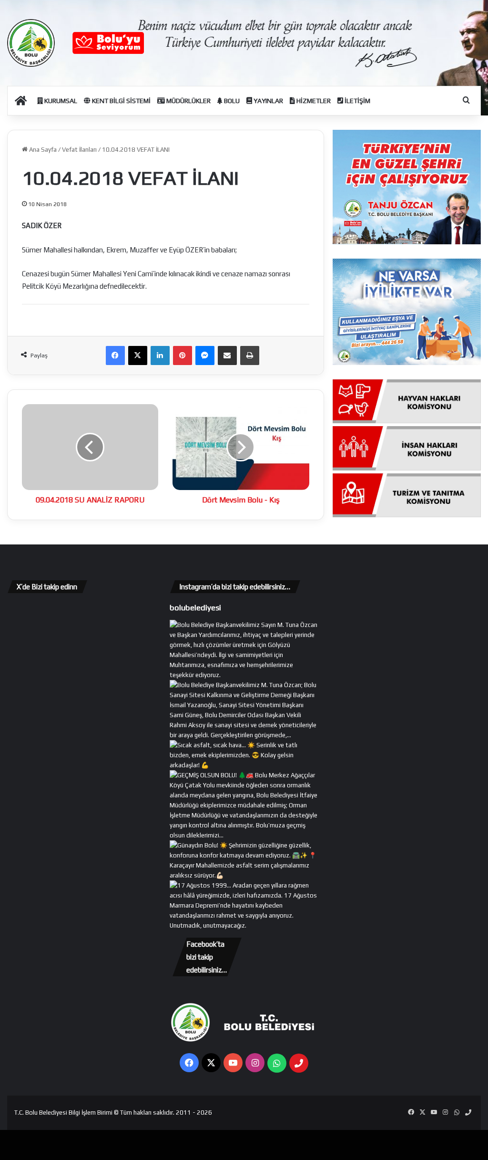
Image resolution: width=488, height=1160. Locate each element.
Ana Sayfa (42, 149)
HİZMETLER (313, 101)
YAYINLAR (267, 101)
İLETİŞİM (356, 101)
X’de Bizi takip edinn (47, 587)
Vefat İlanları (79, 149)
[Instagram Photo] (244, 735)
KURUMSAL (60, 101)
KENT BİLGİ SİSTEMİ (121, 101)
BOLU (231, 101)
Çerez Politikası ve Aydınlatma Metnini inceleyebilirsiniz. (268, 1147)
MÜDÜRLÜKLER (188, 101)
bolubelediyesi (195, 607)
